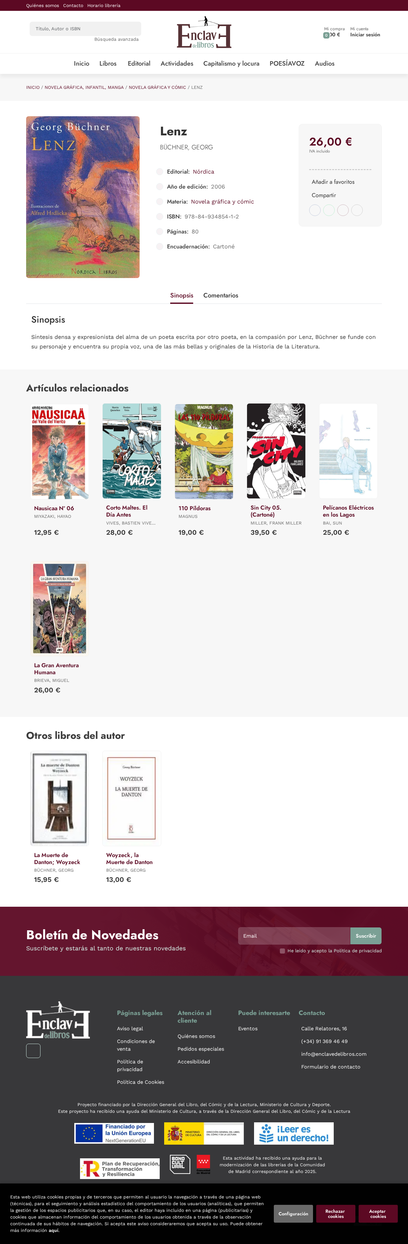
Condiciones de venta (136, 1045)
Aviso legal (130, 1029)
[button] (334, 32)
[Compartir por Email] (343, 210)
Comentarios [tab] (220, 295)
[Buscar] (130, 29)
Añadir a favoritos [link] (333, 182)
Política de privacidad (130, 1065)
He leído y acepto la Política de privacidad (335, 950)
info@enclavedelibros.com (334, 1054)
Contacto (73, 5)
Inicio (33, 87)
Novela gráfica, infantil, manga (84, 87)
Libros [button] (107, 63)
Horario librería (103, 5)
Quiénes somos (42, 5)
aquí (53, 1230)
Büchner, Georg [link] (186, 147)
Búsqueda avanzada (116, 39)
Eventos (248, 1029)
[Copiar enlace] (357, 210)
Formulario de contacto (331, 1067)
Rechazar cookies (335, 1213)
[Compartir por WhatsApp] (329, 210)
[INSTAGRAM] (33, 1051)
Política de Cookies (140, 1082)
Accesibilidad (194, 1062)
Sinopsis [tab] (181, 295)
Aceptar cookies (378, 1213)
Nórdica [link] (203, 171)
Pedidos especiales (201, 1049)
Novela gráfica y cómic (157, 87)
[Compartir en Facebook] (315, 210)
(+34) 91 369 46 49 (324, 1041)
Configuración (293, 1214)
